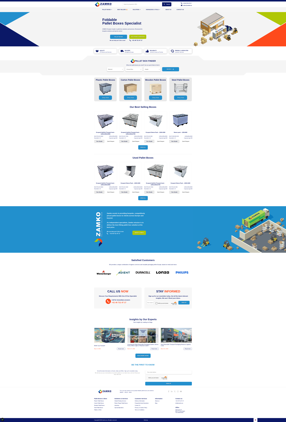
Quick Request (110, 141)
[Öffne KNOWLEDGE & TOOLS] (159, 9)
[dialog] (2, 419)
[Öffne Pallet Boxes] (111, 9)
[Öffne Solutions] (140, 9)
